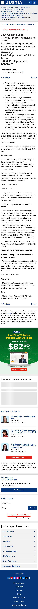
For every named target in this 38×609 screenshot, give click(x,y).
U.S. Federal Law (9, 551)
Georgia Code (5, 9)
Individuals (7, 536)
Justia (3, 7)
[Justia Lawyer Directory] (29, 578)
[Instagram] (17, 578)
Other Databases (9, 561)
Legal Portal (19, 587)
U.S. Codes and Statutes (21, 7)
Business (6, 541)
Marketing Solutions (11, 566)
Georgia (9, 313)
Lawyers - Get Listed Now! (19, 515)
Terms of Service (19, 598)
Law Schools (7, 546)
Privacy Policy (19, 601)
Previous (6, 77)
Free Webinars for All (10, 411)
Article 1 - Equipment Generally (12, 15)
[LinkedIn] (8, 578)
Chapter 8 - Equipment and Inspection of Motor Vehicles (19, 13)
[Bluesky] (23, 578)
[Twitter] (26, 578)
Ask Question (19, 490)
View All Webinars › (19, 457)
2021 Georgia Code (17, 9)
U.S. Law (9, 7)
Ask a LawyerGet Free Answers (9, 478)
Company (19, 590)
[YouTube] (11, 578)
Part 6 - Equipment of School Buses (12, 17)
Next (33, 77)
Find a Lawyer (7, 498)
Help (19, 594)
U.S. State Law (8, 556)
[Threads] (20, 578)
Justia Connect (19, 583)
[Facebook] (14, 578)
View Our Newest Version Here (14, 30)
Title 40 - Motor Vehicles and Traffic (12, 11)
